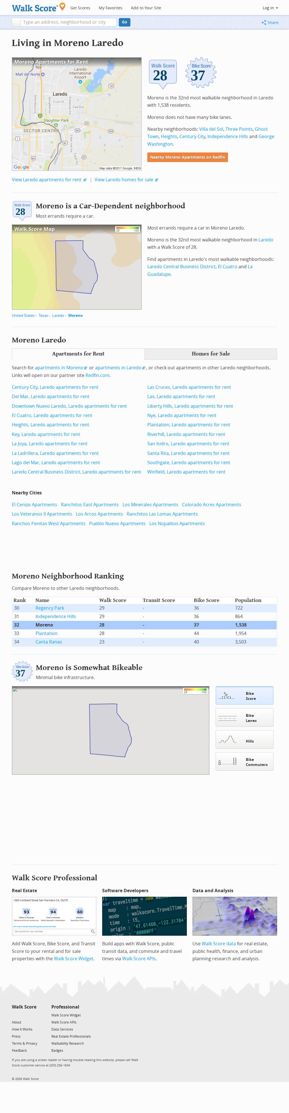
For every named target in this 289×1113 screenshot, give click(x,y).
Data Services (62, 1029)
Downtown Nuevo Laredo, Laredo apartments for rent (69, 406)
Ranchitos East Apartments (90, 504)
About (16, 1022)
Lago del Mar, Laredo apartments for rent (56, 462)
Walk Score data (219, 943)
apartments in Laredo (118, 367)
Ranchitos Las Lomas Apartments (162, 514)
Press (16, 1036)
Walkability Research (67, 1044)
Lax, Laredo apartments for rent (181, 396)
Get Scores (80, 8)
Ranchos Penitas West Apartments (49, 523)
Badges (57, 1051)
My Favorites (110, 8)
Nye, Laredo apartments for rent (181, 415)
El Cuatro (227, 266)
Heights (169, 136)
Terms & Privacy (24, 1044)
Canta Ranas (49, 642)
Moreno (75, 315)
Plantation (47, 633)
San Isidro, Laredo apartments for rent (188, 443)
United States (23, 315)
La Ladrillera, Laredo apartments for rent (55, 453)
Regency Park (50, 608)
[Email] (32, 1015)
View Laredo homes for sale (124, 179)
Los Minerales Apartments (150, 504)
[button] (16, 22)
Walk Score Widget (73, 958)
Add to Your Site (146, 8)
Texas (43, 315)
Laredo (58, 315)
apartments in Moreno (59, 367)
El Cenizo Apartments (34, 504)
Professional (65, 1007)
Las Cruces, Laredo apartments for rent (189, 387)
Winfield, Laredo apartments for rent (186, 472)
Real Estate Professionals (71, 1036)
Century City (192, 136)
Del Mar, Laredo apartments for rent (50, 396)
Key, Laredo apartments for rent (46, 434)
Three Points (239, 129)
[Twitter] (15, 1015)
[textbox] (69, 22)
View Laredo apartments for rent (47, 179)
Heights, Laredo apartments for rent (50, 424)
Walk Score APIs (139, 958)
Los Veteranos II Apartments (42, 514)
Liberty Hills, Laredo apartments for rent (190, 406)
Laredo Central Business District (181, 266)
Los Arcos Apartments (99, 514)
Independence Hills (227, 136)
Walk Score (24, 1007)
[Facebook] (24, 1015)
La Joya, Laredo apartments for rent (49, 443)
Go (124, 22)
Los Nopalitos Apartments (177, 523)
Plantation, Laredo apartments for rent (188, 424)
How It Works (22, 1029)
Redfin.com (98, 375)
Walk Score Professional (54, 878)
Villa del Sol (211, 129)
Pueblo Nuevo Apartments (117, 523)
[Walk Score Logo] (39, 7)
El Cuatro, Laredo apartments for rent (52, 415)
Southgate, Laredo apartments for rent (188, 462)
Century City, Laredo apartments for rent (55, 387)
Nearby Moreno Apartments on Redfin (187, 157)
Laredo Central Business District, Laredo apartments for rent (76, 472)
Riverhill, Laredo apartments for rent (186, 434)
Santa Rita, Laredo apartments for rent (188, 453)
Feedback (19, 1051)
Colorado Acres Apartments (211, 504)
